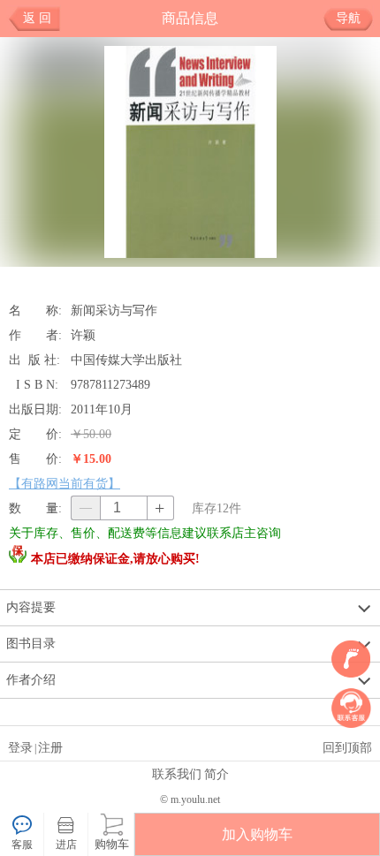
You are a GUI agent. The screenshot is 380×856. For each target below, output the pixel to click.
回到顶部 (347, 747)
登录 (20, 747)
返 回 (37, 18)
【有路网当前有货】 (64, 483)
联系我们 (176, 774)
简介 (216, 774)
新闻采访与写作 (114, 310)
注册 (50, 747)
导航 (348, 18)
